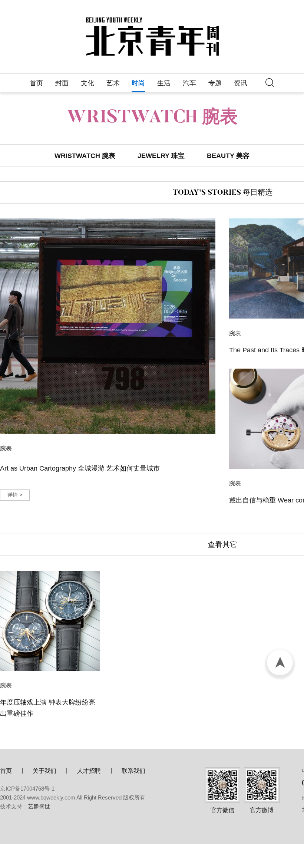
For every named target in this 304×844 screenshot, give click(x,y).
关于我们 (44, 771)
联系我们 (133, 771)
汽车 (189, 83)
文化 (87, 83)
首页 (36, 83)
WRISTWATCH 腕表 (84, 155)
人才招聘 (89, 771)
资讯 (240, 83)
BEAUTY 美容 (228, 155)
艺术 (113, 83)
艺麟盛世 (39, 806)
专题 (215, 83)
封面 (62, 83)
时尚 (138, 83)
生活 (164, 83)
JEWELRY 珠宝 (161, 155)
